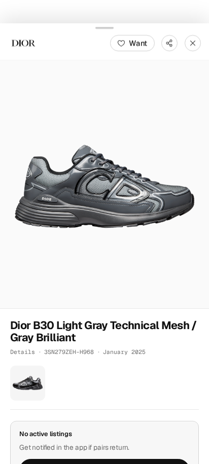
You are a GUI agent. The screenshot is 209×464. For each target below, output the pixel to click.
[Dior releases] (23, 42)
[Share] (169, 42)
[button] (104, 184)
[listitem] (27, 383)
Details (22, 351)
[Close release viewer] (193, 42)
